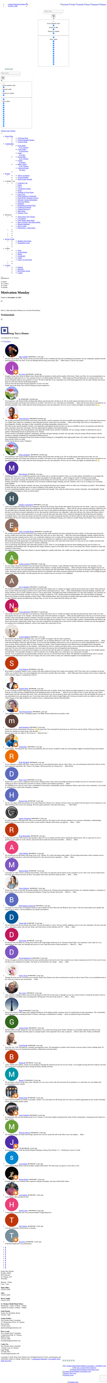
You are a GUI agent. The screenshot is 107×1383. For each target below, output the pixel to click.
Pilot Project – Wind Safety (26, 228)
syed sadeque (23, 1195)
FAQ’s (20, 187)
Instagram (95, 4)
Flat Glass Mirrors (23, 202)
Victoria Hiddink (24, 637)
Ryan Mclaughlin (24, 836)
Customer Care (22, 183)
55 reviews (7, 341)
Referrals (21, 269)
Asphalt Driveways (24, 209)
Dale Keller (22, 941)
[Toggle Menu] (2, 133)
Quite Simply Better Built (26, 220)
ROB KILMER (24, 762)
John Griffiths (23, 357)
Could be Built (22, 142)
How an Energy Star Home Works (29, 222)
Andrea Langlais (24, 564)
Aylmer (22, 161)
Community (21, 256)
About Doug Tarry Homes (26, 217)
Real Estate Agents (24, 271)
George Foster (23, 1028)
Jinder (21, 1010)
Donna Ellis (23, 923)
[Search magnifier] (54, 16)
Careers (20, 273)
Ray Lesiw (22, 993)
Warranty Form (23, 213)
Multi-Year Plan (6, 1361)
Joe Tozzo (22, 374)
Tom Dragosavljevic (25, 712)
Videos (20, 258)
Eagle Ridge (23, 146)
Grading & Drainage (24, 207)
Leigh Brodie (23, 1045)
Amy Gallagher (24, 587)
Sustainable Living (24, 243)
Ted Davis (22, 1242)
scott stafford (23, 1164)
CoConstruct (22, 218)
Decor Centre (22, 226)
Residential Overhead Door (27, 205)
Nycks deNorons (24, 612)
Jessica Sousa (23, 975)
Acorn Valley (23, 150)
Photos (20, 254)
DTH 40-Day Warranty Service (28, 198)
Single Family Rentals (25, 179)
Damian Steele (23, 688)
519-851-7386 (12, 6)
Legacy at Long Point (25, 260)
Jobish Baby (23, 747)
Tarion (20, 185)
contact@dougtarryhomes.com (18, 4)
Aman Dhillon (23, 853)
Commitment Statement (39, 1359)
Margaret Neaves (24, 1133)
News (19, 250)
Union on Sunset (23, 169)
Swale (20, 190)
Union (21, 154)
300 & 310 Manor (23, 175)
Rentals (7, 174)
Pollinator (21, 203)
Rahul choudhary (24, 455)
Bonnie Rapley (24, 1179)
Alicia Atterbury (24, 888)
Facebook (65, 4)
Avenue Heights (23, 177)
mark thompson (24, 727)
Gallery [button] (7, 248)
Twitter (73, 4)
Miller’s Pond (23, 165)
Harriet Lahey (23, 1210)
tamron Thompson (25, 818)
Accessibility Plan (54, 1359)
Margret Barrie (24, 871)
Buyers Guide (9, 239)
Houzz (87, 4)
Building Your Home (24, 241)
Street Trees (21, 211)
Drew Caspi (23, 780)
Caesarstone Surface (24, 189)
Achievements (22, 252)
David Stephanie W (25, 958)
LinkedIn (80, 4)
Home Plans (9, 136)
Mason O (22, 1080)
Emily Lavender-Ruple (26, 531)
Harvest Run (23, 158)
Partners (20, 267)
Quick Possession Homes (26, 140)
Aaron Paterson (24, 418)
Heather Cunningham (26, 505)
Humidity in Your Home (26, 192)
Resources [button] (8, 215)
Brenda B (22, 1063)
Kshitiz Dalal (23, 1098)
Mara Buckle (23, 474)
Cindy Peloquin (24, 1115)
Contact (7, 265)
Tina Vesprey (23, 1226)
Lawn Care (21, 194)
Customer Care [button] (10, 181)
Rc (20, 399)
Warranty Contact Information (27, 200)
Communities (9, 144)
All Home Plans (23, 138)
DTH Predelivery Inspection (27, 196)
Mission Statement (24, 224)
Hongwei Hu (23, 801)
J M (20, 1148)
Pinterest (103, 4)
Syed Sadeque (23, 669)
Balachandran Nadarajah (27, 906)
